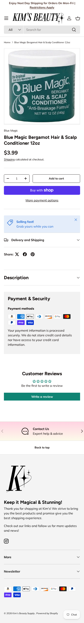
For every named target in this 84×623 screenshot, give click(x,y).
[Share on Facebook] (25, 254)
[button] (77, 18)
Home (7, 42)
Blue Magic (11, 130)
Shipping (9, 159)
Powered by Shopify (47, 613)
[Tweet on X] (17, 254)
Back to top (42, 447)
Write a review (42, 397)
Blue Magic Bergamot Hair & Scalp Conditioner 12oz (42, 42)
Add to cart (56, 178)
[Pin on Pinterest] (33, 254)
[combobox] (42, 30)
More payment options (42, 200)
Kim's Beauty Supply (24, 613)
